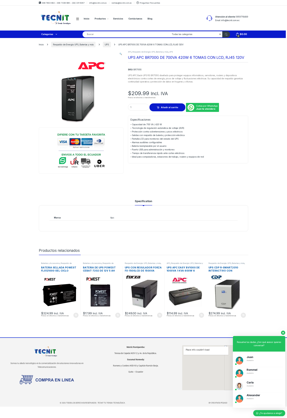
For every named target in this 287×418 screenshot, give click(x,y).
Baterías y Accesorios (50, 263)
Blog (150, 18)
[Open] (77, 18)
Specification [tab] (143, 201)
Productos (100, 18)
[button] (120, 54)
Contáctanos (135, 18)
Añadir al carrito (169, 107)
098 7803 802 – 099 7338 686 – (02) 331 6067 (63, 3)
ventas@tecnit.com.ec (122, 3)
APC (130, 52)
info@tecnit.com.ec (98, 3)
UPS (107, 44)
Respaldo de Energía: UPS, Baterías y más (73, 44)
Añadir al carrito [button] (75, 315)
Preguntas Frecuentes (150, 3)
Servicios (118, 18)
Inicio (86, 18)
